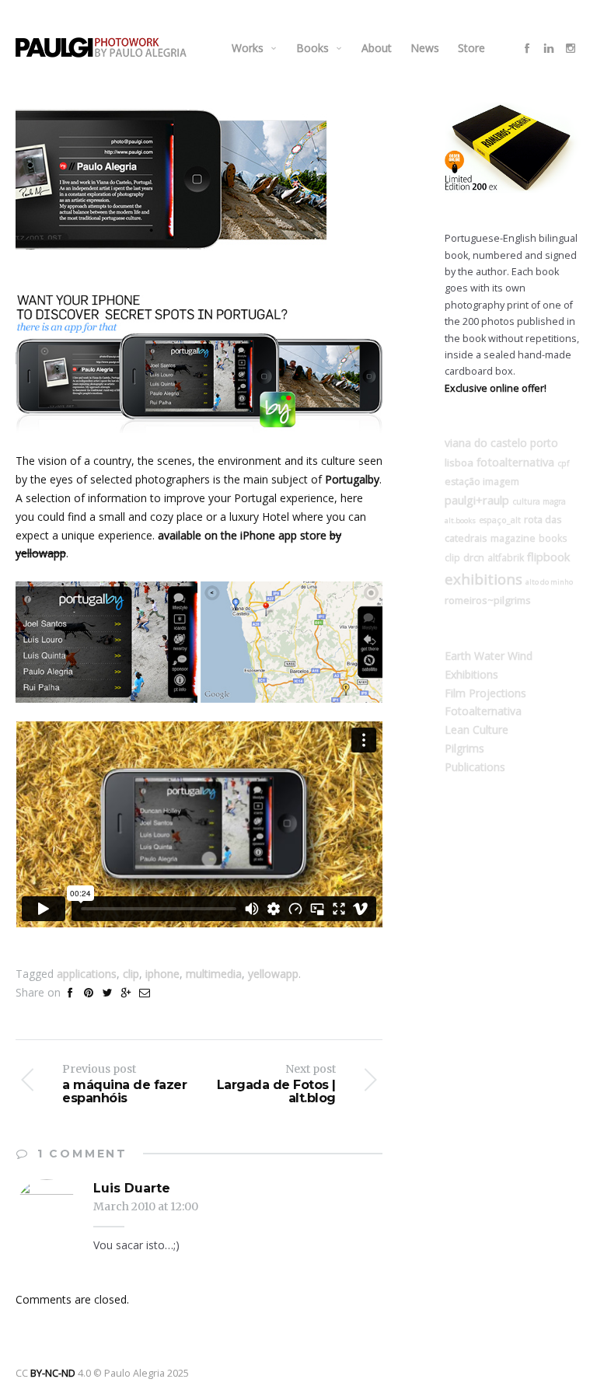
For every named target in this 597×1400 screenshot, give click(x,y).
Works (248, 47)
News (424, 47)
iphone (162, 973)
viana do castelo (486, 442)
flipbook (548, 556)
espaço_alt (500, 520)
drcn (473, 557)
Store (471, 47)
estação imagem (482, 481)
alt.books (460, 520)
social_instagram (570, 48)
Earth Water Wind (488, 655)
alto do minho (549, 582)
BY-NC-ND (52, 1373)
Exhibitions (471, 674)
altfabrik (505, 557)
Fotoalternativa (483, 710)
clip (131, 973)
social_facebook (527, 48)
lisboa (459, 463)
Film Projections (485, 693)
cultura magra (539, 501)
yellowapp (273, 973)
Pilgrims (464, 748)
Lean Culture (476, 729)
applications (87, 973)
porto (544, 442)
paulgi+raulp (477, 500)
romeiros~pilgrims (488, 600)
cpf (563, 463)
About (376, 47)
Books (312, 47)
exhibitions (483, 578)
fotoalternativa (515, 462)
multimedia (214, 973)
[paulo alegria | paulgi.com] (101, 47)
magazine (513, 538)
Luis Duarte (131, 1188)
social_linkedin (549, 48)
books (553, 538)
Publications (475, 766)
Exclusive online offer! (495, 388)
